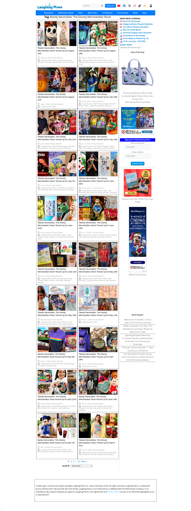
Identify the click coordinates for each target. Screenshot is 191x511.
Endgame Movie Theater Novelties (138, 24)
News (135, 13)
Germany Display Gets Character (137, 32)
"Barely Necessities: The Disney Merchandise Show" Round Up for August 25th (56, 51)
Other (80, 13)
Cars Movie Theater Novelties (135, 27)
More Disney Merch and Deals (137, 102)
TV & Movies (107, 13)
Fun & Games (122, 13)
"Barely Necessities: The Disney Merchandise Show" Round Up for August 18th (97, 51)
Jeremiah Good (68, 62)
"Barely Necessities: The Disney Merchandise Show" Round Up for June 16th (96, 225)
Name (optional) (137, 143)
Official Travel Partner (138, 274)
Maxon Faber (57, 62)
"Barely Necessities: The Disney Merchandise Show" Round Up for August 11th (56, 97)
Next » (84, 461)
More (145, 13)
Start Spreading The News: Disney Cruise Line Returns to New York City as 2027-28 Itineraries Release (137, 357)
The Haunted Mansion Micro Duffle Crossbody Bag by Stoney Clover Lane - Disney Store (137, 96)
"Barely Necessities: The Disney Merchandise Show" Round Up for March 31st (97, 443)
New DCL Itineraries (131, 21)
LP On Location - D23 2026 (134, 41)
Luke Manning (61, 60)
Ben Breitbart (66, 148)
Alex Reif (112, 104)
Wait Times (92, 13)
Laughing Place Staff (48, 60)
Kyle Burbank (42, 408)
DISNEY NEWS (126, 45)
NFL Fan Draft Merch (132, 30)
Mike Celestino (103, 60)
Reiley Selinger (89, 62)
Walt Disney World (65, 13)
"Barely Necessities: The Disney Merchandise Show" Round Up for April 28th (96, 357)
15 (79, 461)
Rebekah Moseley (66, 190)
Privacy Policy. (113, 492)
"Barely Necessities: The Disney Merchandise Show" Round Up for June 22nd (55, 225)
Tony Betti (48, 62)
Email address (137, 152)
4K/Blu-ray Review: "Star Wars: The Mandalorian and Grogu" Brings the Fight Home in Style (137, 329)
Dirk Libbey (88, 148)
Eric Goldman (70, 188)
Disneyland (48, 13)
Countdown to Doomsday (134, 35)
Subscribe (110, 6)
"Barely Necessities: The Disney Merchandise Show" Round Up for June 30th (96, 181)
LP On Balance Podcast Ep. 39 (135, 38)
